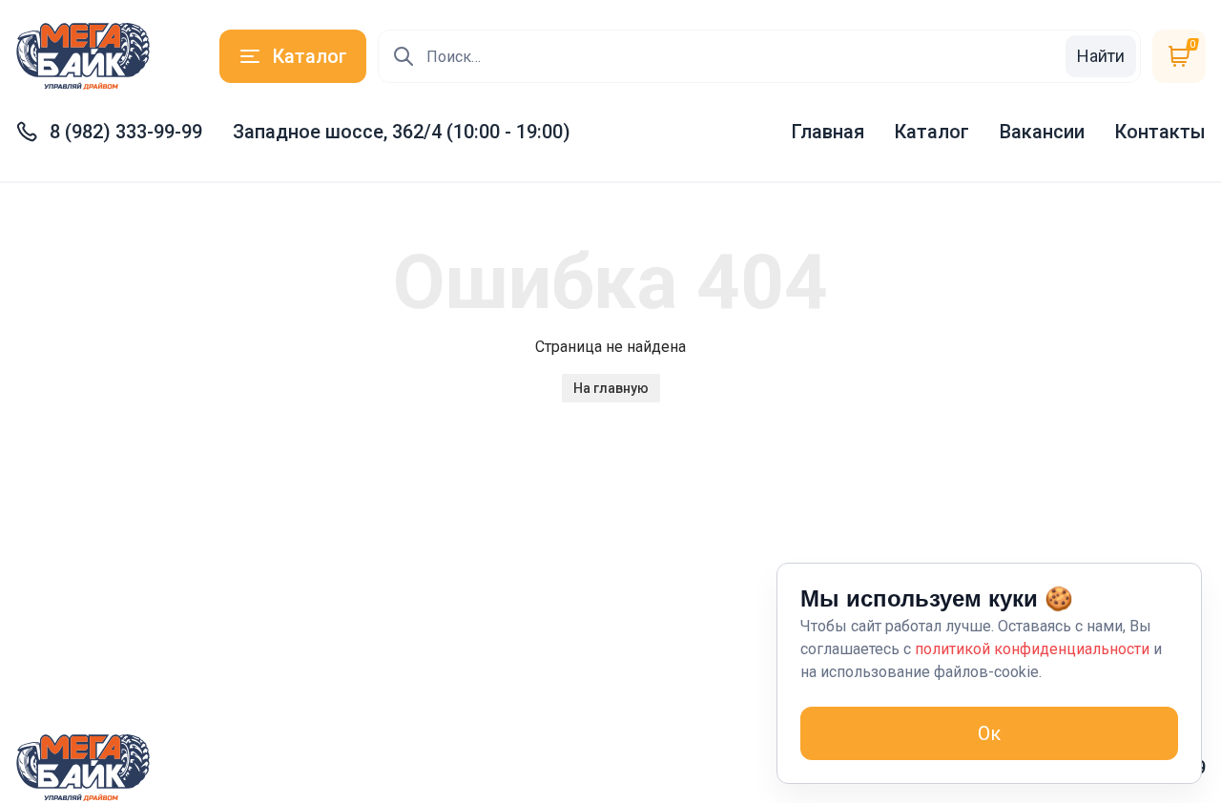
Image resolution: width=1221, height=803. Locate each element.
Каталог (932, 131)
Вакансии (1042, 131)
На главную (611, 388)
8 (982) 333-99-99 (126, 131)
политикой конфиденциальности (1032, 649)
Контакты (1160, 131)
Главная (828, 131)
